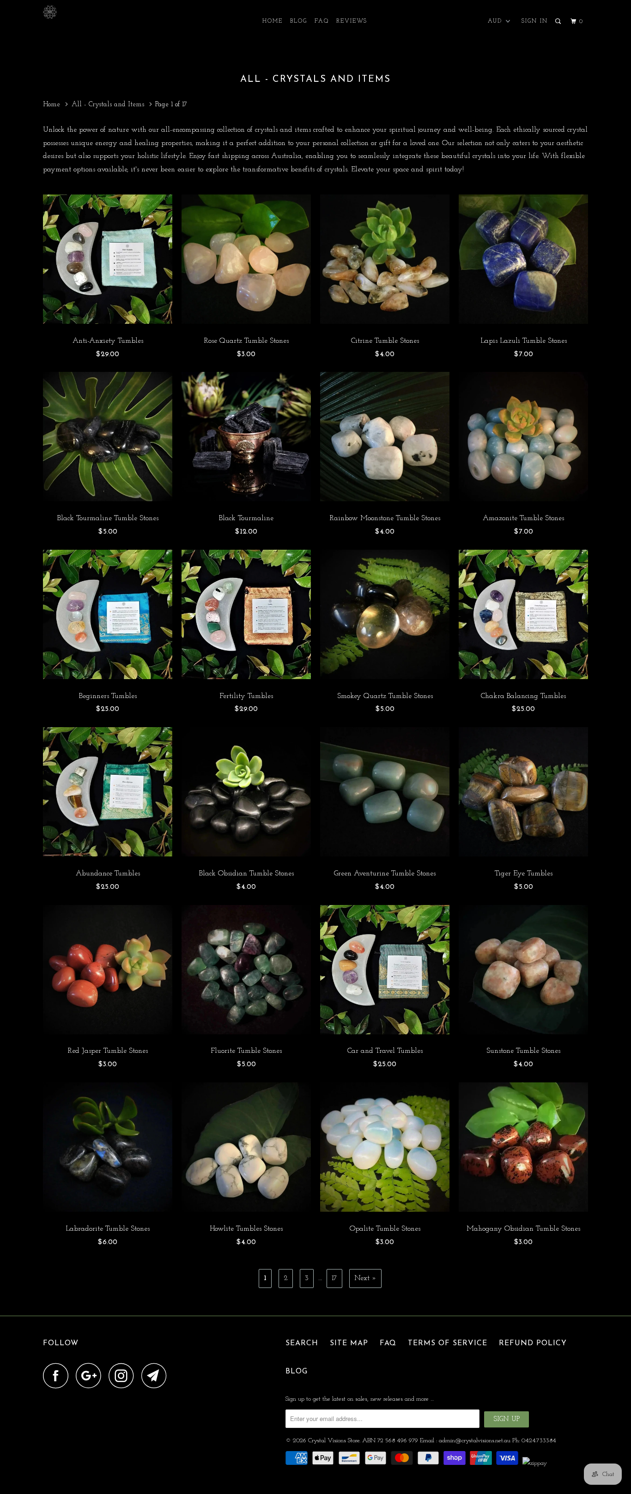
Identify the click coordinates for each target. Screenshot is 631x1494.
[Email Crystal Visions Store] (156, 1375)
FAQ (322, 21)
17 (334, 1278)
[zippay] (535, 1463)
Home (272, 21)
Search (301, 1343)
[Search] (558, 22)
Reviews (351, 21)
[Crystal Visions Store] (90, 12)
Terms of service (447, 1343)
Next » (365, 1278)
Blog (298, 21)
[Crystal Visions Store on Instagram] (124, 1375)
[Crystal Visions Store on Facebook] (58, 1375)
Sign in (535, 21)
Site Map (349, 1343)
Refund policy (533, 1343)
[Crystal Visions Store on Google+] (91, 1375)
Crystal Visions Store (333, 1440)
